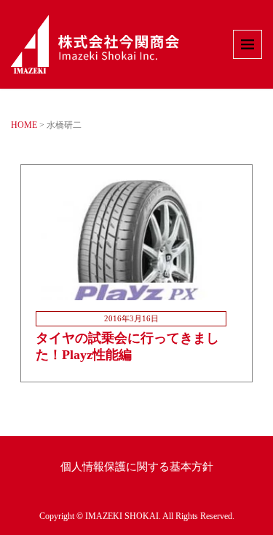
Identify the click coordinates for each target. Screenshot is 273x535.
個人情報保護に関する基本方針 (136, 466)
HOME (24, 125)
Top (260, 522)
